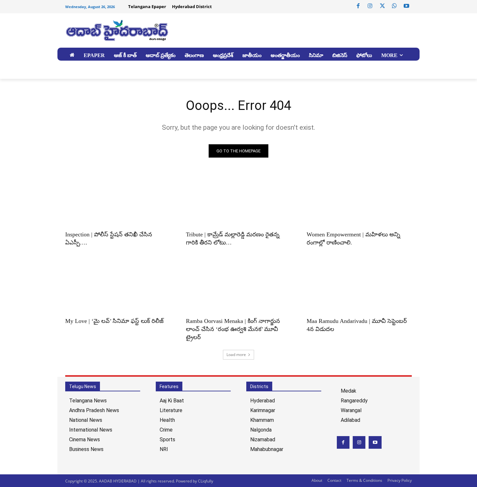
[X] (382, 6)
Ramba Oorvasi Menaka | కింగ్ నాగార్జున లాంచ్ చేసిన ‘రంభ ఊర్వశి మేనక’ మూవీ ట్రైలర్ (233, 329)
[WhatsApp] (394, 6)
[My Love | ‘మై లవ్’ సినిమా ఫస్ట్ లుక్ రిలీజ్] (117, 286)
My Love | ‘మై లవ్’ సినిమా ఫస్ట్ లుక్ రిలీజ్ (115, 321)
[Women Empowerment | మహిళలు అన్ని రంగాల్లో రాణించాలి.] (359, 200)
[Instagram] (370, 6)
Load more (236, 354)
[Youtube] (406, 6)
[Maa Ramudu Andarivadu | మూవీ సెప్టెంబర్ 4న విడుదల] (359, 286)
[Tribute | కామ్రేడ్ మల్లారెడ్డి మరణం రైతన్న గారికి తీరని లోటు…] (238, 200)
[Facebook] (358, 6)
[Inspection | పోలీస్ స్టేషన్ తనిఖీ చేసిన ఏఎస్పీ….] (117, 200)
